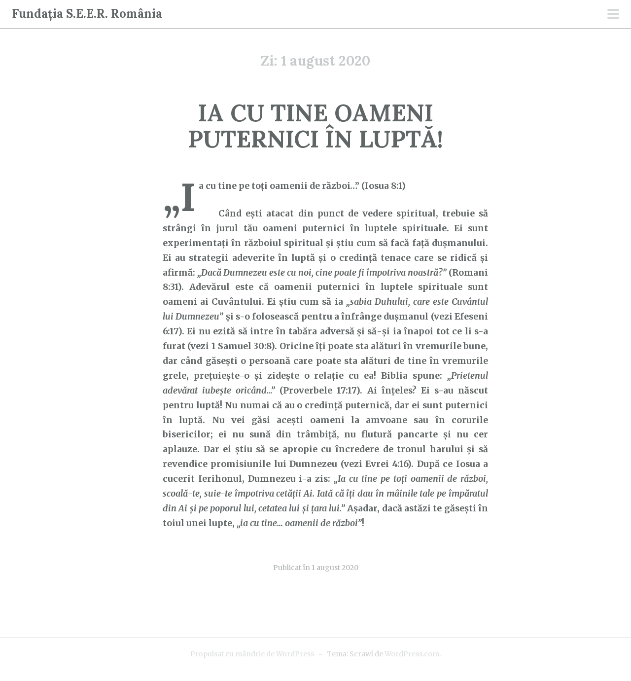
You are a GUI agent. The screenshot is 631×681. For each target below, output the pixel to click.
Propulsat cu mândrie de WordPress (252, 653)
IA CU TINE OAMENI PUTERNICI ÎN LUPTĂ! (315, 126)
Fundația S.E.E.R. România (87, 13)
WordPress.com (412, 653)
